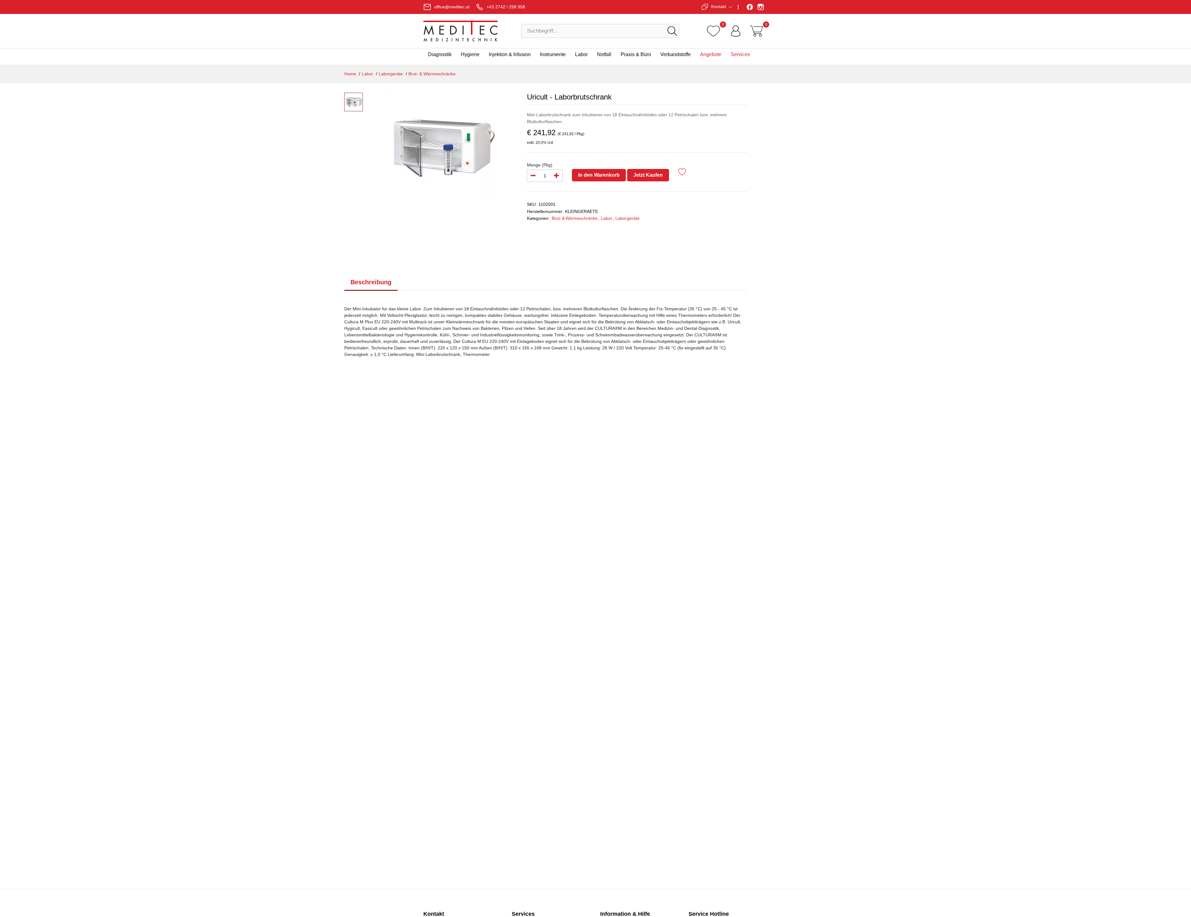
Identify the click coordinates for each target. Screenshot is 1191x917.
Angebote (710, 54)
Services (740, 54)
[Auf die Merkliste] (682, 173)
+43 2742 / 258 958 (506, 6)
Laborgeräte (391, 73)
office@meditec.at (452, 6)
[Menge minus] (533, 176)
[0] (713, 31)
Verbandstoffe (675, 54)
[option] (442, 147)
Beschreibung (370, 282)
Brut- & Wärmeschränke (432, 73)
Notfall (604, 54)
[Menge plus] (556, 176)
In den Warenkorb (599, 175)
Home (350, 73)
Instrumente (553, 54)
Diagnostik (440, 54)
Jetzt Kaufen (648, 175)
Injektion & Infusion (510, 54)
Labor (581, 54)
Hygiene (470, 54)
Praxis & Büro (636, 54)
